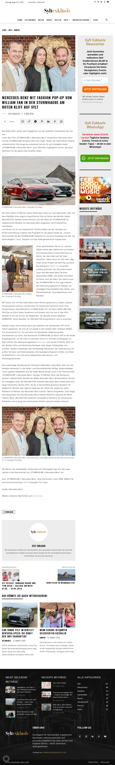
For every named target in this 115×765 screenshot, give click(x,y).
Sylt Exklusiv (14, 114)
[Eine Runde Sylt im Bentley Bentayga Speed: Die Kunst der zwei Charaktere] (20, 615)
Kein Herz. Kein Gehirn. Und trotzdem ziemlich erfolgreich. (95, 272)
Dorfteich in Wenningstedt (60, 582)
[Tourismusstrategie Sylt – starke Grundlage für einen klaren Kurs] (46, 694)
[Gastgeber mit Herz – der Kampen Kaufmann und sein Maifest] (10, 689)
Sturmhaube (8, 512)
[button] (107, 20)
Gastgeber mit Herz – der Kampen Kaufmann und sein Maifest (26, 689)
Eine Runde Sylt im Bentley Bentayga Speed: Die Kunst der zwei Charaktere (18, 633)
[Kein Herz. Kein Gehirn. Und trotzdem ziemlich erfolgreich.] (46, 707)
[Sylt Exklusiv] (5, 114)
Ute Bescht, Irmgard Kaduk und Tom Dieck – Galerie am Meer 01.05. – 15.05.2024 (19, 586)
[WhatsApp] (61, 121)
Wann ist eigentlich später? (95, 295)
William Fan (54, 266)
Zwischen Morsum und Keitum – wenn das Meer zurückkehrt (26, 702)
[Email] (22, 121)
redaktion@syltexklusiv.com (54, 752)
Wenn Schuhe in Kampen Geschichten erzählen (53, 631)
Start (4, 30)
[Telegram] (35, 121)
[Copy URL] (29, 121)
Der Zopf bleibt (95, 225)
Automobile (6, 641)
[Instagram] (98, 2)
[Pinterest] (42, 121)
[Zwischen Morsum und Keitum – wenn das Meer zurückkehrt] (10, 701)
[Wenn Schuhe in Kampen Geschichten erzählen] (57, 615)
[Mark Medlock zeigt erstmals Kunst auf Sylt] (10, 714)
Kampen (17, 30)
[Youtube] (107, 2)
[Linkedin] (101, 2)
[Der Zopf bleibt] (46, 685)
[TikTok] (104, 2)
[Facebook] (95, 2)
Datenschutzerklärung (92, 102)
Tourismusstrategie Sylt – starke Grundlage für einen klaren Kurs (95, 249)
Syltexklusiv (38, 496)
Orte (10, 30)
